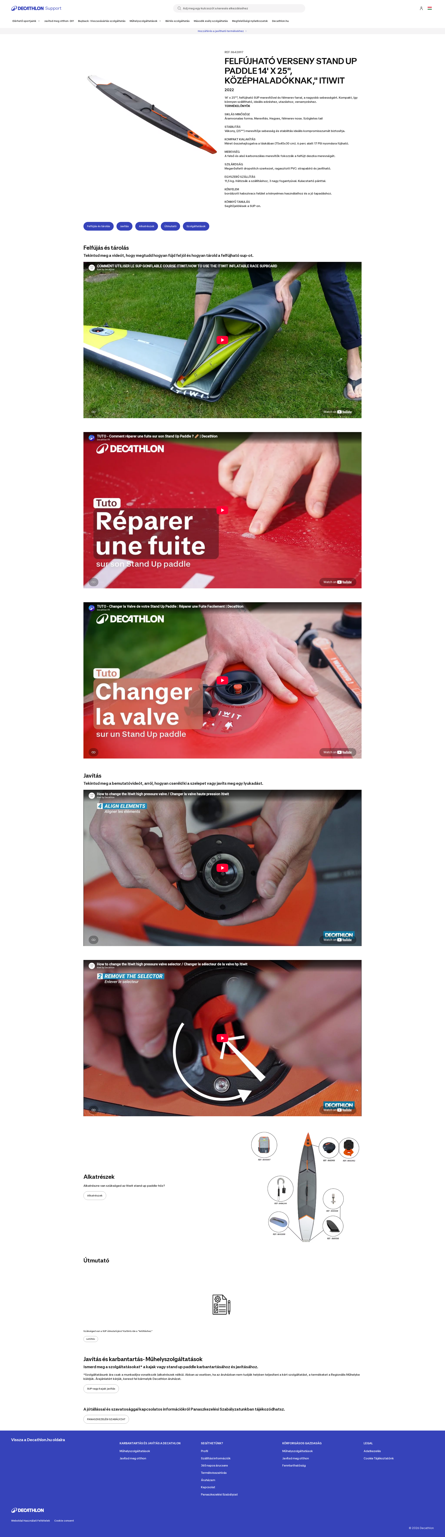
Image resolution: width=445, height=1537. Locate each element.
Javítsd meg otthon (133, 1458)
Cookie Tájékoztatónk (379, 1458)
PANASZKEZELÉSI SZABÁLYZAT (106, 1419)
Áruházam (208, 1480)
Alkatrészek (146, 226)
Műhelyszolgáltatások (135, 1451)
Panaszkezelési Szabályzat (219, 1494)
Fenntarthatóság (294, 1465)
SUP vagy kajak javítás (101, 1388)
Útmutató (170, 226)
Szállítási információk (215, 1458)
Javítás (124, 226)
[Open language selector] (430, 8)
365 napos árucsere (214, 1465)
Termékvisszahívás (214, 1472)
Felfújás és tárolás (98, 226)
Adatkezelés (372, 1451)
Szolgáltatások (196, 226)
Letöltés (90, 1339)
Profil (204, 1451)
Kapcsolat (208, 1487)
